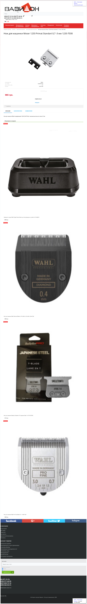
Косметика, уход (5, 551)
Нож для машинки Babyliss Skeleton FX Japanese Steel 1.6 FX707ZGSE (18, 415)
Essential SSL (3, 596)
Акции (5, 568)
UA (8, 21)
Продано (37, 102)
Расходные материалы (7, 556)
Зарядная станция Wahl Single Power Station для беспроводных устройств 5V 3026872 (21, 217)
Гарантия (3, 532)
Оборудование (4, 552)
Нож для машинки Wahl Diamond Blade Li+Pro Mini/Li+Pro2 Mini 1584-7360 (19, 316)
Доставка (3, 530)
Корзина (75, 3)
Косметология (4, 554)
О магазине (4, 528)
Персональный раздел (78, 4)
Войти (75, 2)
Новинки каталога (7, 570)
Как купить (3, 534)
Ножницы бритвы (5, 547)
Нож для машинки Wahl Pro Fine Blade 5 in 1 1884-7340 (15, 514)
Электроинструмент (6, 543)
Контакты (3, 538)
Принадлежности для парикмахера (10, 545)
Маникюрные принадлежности (9, 549)
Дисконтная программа (7, 536)
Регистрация (79, 2)
